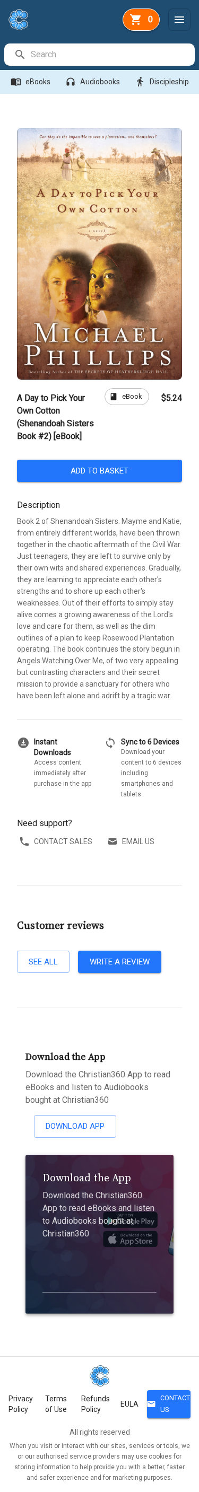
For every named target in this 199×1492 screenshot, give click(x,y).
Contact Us (168, 1404)
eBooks (30, 81)
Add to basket (99, 471)
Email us (138, 841)
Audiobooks (92, 81)
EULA (129, 1404)
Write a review (120, 962)
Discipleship (162, 81)
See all (43, 962)
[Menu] (179, 19)
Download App (75, 1126)
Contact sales (63, 841)
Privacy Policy (20, 1404)
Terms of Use (56, 1404)
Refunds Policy (95, 1404)
